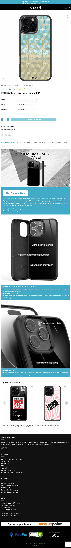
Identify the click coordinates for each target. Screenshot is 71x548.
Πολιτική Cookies (6, 487)
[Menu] (2, 7)
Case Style (4, 109)
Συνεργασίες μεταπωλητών (9, 492)
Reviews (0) (5, 146)
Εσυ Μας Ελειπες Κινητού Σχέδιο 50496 (48, 425)
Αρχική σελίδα (5, 85)
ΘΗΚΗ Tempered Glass (48, 142)
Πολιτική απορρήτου (7, 483)
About (27, 543)
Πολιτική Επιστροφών (8, 470)
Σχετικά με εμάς (6, 461)
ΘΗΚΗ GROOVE (37, 142)
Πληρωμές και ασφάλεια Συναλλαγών (12, 472)
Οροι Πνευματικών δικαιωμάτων (11, 485)
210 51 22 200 (6, 507)
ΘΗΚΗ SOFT (59, 142)
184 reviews (30, 88)
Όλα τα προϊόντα (17, 85)
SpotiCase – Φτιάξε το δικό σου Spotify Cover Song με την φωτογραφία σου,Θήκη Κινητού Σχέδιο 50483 (18, 425)
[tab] (8, 142)
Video (65, 142)
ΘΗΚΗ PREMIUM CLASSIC (8, 142)
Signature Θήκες (29, 85)
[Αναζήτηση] (69, 7)
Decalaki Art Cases (10, 132)
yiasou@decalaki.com (8, 505)
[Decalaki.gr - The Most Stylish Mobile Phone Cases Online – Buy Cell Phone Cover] (35, 7)
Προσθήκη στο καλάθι (33, 119)
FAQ (2, 466)
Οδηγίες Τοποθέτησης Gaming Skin (11, 459)
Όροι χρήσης (5, 468)
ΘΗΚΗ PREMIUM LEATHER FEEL (24, 142)
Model (3, 104)
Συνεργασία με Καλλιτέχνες (9, 490)
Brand (3, 99)
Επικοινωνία (5, 463)
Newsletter (42, 543)
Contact (35, 543)
